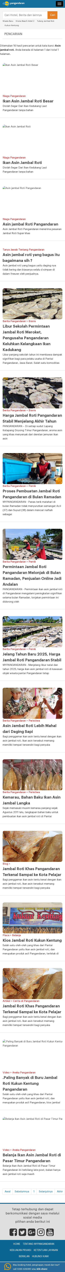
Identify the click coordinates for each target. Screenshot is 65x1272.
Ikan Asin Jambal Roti (22, 163)
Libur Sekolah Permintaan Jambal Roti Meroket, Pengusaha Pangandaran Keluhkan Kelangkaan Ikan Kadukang (26, 338)
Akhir (60, 1191)
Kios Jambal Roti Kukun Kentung (32, 940)
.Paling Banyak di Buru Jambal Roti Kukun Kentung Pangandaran (30, 1083)
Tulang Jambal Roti (45, 21)
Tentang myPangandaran (38, 1244)
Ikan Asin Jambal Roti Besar (28, 101)
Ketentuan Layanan (46, 1250)
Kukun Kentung (12, 25)
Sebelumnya (22, 1191)
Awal (7, 1191)
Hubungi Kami (40, 1256)
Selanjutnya (46, 1191)
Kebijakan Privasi (20, 1250)
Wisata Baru (8, 21)
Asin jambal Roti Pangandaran (30, 224)
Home (16, 1244)
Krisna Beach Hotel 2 (25, 21)
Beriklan (24, 1256)
